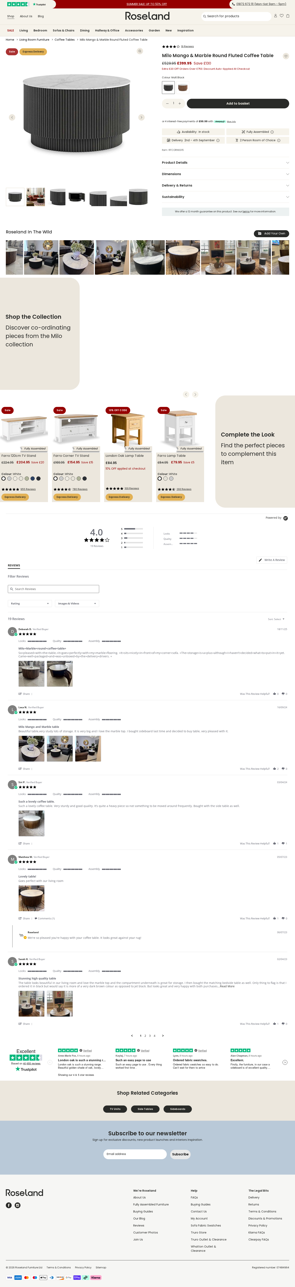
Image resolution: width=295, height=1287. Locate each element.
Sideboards (177, 1109)
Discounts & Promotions (265, 1218)
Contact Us (199, 1211)
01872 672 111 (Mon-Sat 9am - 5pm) (261, 4)
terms (246, 212)
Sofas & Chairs (63, 30)
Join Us (138, 1239)
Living (23, 30)
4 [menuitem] (154, 1036)
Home (10, 39)
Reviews (138, 1225)
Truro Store (198, 1232)
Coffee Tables (65, 39)
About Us (26, 16)
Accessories (134, 30)
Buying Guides (143, 1211)
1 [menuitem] (140, 1036)
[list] (152, 675)
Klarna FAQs (256, 1232)
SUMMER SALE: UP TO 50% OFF (147, 4)
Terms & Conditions (262, 1211)
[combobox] (30, 603)
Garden (154, 30)
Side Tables (145, 1109)
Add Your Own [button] (274, 233)
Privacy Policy (257, 1225)
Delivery (253, 1197)
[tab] (271, 560)
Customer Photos (145, 1232)
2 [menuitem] (145, 1036)
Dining (85, 30)
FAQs (194, 1197)
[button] (41, 257)
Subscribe (180, 1154)
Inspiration (185, 30)
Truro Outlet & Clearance (209, 1239)
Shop (10, 16)
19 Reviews (187, 46)
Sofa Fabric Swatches (206, 1225)
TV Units (115, 1109)
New (169, 30)
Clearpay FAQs (258, 1239)
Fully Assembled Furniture (151, 1204)
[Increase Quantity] (180, 103)
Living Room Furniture (34, 39)
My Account (199, 1218)
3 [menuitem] (150, 1036)
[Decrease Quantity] (167, 103)
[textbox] (286, 620)
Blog (41, 16)
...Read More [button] (226, 986)
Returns (253, 1204)
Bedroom (40, 30)
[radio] (133, 529)
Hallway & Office (107, 30)
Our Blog (139, 1218)
